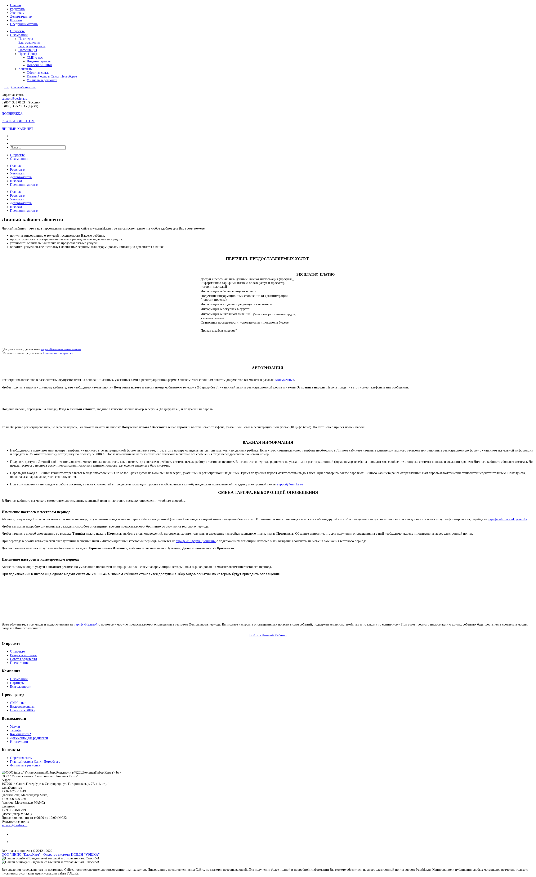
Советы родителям (23, 659)
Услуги (15, 726)
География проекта (31, 46)
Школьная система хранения (58, 353)
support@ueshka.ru (14, 98)
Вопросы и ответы (23, 655)
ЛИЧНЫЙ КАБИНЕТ (17, 128)
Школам (16, 20)
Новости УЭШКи (39, 65)
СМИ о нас (35, 57)
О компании (19, 35)
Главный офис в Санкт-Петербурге (52, 76)
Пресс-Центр (27, 53)
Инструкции (19, 741)
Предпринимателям (24, 24)
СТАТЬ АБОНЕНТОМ (18, 121)
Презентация (27, 50)
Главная (15, 5)
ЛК (6, 87)
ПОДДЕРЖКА (12, 113)
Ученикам (17, 12)
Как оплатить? (20, 734)
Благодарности (29, 42)
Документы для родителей (29, 738)
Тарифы (16, 730)
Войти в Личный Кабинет (268, 635)
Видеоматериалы (39, 61)
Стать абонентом (23, 87)
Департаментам (21, 16)
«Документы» (284, 380)
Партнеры (25, 38)
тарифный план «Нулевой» (507, 519)
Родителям (17, 9)
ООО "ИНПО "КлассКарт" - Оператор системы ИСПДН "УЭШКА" (51, 854)
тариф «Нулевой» (86, 624)
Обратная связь (38, 72)
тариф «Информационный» (196, 541)
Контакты (25, 69)
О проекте (17, 31)
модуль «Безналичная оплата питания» (61, 349)
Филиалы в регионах (42, 80)
